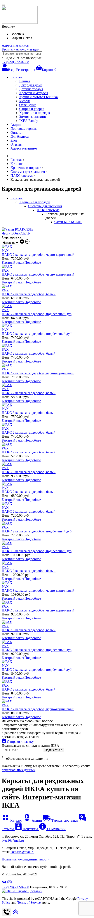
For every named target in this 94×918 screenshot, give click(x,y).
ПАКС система (48, 210)
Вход (11, 70)
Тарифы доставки (64, 820)
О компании (56, 829)
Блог (13, 140)
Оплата (15, 132)
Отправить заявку (20, 741)
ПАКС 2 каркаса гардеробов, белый (29, 294)
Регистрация (25, 70)
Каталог (16, 77)
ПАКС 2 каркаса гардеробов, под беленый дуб (36, 314)
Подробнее (32, 262)
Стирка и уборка (31, 109)
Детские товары (31, 89)
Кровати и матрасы (33, 93)
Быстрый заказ (13, 262)
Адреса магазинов (15, 45)
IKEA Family (28, 121)
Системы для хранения (45, 206)
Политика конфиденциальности (26, 859)
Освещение (27, 105)
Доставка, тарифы (23, 128)
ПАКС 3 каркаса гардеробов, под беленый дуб (36, 551)
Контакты (30, 829)
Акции (15, 124)
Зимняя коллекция (33, 117)
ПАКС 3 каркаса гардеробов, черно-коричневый (38, 590)
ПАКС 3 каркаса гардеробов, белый (29, 413)
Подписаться (53, 750)
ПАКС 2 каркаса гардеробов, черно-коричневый (38, 254)
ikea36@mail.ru (13, 840)
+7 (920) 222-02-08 (15, 62)
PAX (5, 250)
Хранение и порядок (34, 113)
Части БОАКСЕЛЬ (68, 222)
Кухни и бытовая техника (38, 97)
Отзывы (16, 144)
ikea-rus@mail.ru (22, 852)
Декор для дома (30, 85)
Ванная (24, 81)
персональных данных (18, 770)
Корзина (49, 70)
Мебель (24, 101)
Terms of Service (29, 902)
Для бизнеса (19, 136)
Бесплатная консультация (20, 49)
